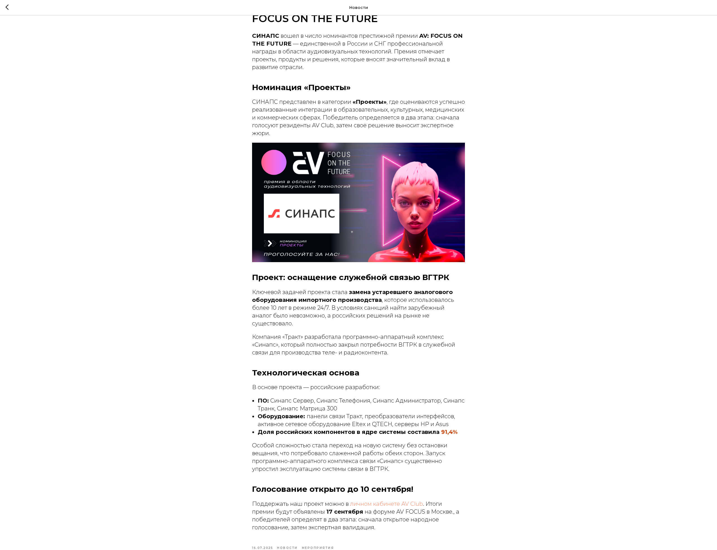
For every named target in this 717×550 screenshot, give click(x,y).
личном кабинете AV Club (386, 503)
